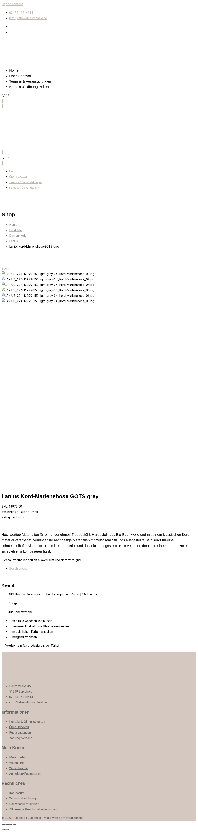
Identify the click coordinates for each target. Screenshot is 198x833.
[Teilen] (7, 824)
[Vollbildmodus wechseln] (10, 824)
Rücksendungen (20, 732)
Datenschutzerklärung (24, 804)
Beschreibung (18, 568)
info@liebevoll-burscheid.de (28, 18)
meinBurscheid (73, 818)
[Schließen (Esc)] (3, 824)
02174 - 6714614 (21, 13)
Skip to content (12, 4)
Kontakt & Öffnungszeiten (29, 87)
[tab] (102, 568)
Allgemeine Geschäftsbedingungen (33, 809)
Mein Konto (17, 757)
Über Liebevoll (20, 76)
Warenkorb (16, 763)
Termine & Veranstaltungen (30, 81)
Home (14, 70)
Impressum (16, 793)
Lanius (20, 517)
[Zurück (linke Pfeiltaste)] (3, 829)
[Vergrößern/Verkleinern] (14, 824)
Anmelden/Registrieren (25, 773)
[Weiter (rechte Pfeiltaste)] (7, 829)
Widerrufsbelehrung (22, 798)
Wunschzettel (18, 768)
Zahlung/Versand (20, 738)
